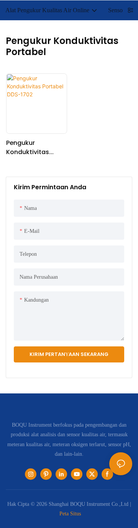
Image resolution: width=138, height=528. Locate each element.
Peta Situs (70, 513)
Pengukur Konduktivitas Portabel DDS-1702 (34, 147)
